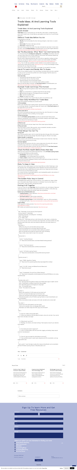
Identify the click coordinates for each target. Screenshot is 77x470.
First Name (17, 411)
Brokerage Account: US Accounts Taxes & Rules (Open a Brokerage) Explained (56, 370)
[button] (16, 6)
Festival (32, 10)
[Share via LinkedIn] (23, 355)
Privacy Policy (39, 464)
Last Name (42, 411)
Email (16, 416)
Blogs (19, 351)
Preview (46, 10)
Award (22, 10)
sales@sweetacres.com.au (57, 457)
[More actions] (58, 18)
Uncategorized (23, 351)
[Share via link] (26, 355)
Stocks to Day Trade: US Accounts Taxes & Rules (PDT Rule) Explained (19, 370)
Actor (18, 10)
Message (16, 431)
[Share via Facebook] (18, 355)
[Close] (75, 468)
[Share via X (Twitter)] (20, 355)
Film (37, 10)
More (56, 10)
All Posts (13, 10)
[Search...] (61, 6)
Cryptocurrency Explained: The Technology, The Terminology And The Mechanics (38, 370)
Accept (72, 468)
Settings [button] (61, 468)
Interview (41, 10)
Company (16, 426)
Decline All (66, 468)
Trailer (51, 10)
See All (64, 365)
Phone (16, 421)
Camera (27, 10)
